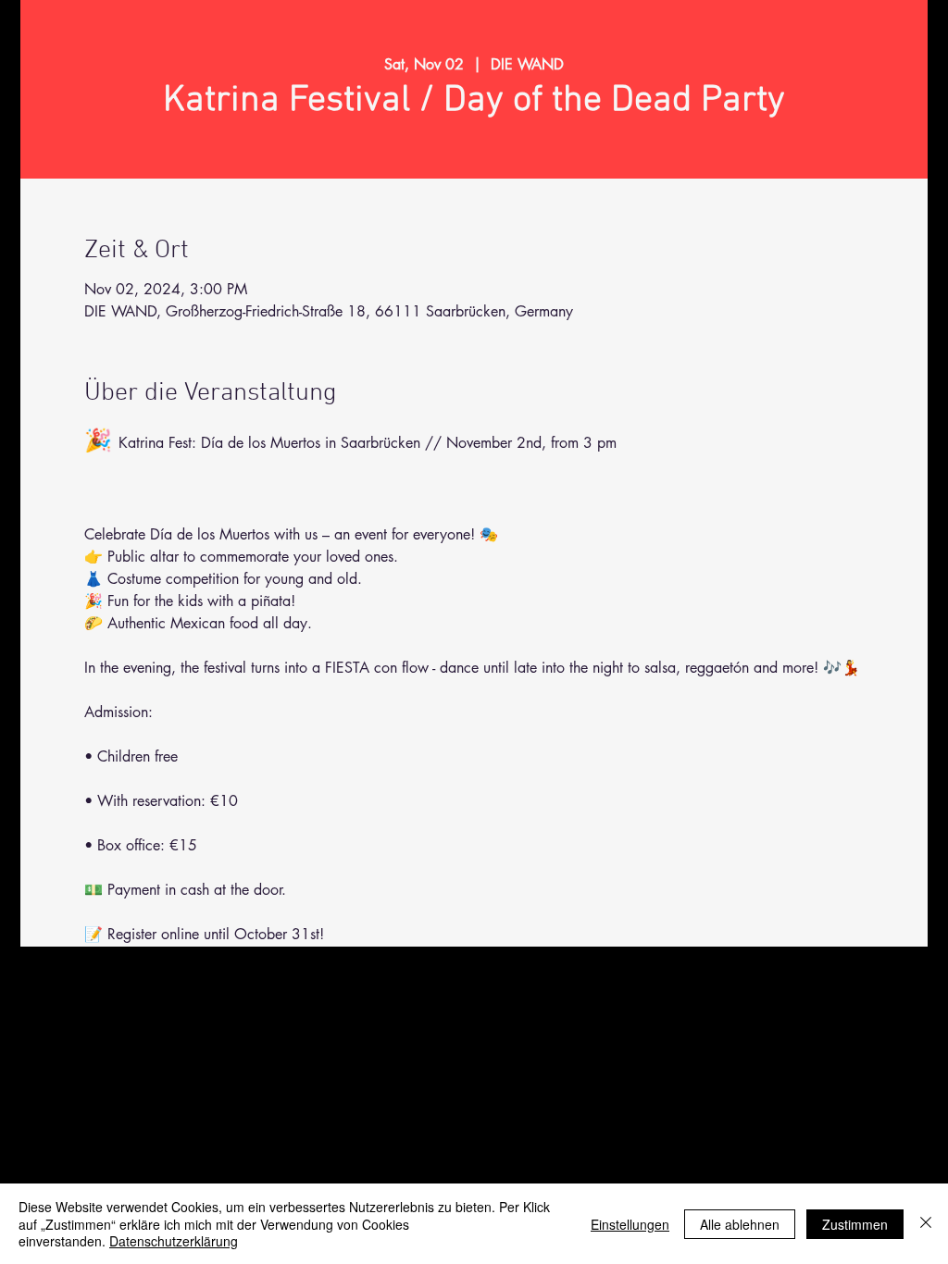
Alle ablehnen (740, 1224)
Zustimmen (855, 1224)
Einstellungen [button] (630, 1224)
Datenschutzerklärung (173, 1241)
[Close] (926, 1223)
